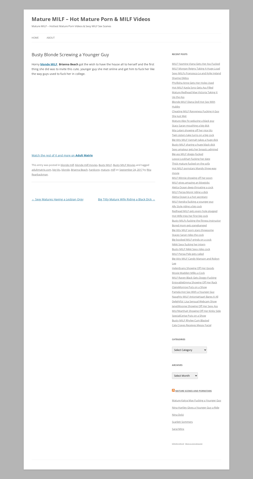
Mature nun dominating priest (193, 444)
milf (113, 169)
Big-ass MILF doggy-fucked (187, 154)
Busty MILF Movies (124, 165)
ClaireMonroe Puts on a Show (189, 287)
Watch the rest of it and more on (62, 155)
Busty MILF (105, 165)
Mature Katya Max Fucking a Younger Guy (196, 400)
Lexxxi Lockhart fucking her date (191, 159)
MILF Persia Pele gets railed (188, 254)
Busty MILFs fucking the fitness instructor (196, 220)
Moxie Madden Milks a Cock (188, 273)
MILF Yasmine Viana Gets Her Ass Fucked (196, 64)
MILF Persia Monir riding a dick (190, 192)
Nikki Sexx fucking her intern (188, 244)
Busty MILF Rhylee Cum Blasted (190, 320)
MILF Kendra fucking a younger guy (192, 201)
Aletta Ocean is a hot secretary (190, 197)
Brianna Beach (79, 169)
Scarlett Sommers (182, 422)
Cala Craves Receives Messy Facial (191, 325)
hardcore (94, 169)
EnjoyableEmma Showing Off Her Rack (194, 282)
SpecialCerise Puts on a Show (189, 315)
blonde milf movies (86, 165)
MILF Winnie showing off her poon (192, 178)
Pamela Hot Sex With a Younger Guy (193, 292)
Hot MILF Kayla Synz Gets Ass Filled (192, 87)
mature (105, 169)
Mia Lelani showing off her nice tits (192, 130)
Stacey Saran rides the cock (188, 235)
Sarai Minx (178, 429)
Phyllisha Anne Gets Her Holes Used (193, 83)
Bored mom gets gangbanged (189, 225)
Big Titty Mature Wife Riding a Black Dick (126, 199)
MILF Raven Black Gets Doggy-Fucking (194, 277)
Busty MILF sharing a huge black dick (193, 144)
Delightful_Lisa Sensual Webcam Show (194, 301)
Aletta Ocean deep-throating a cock (192, 187)
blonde (65, 169)
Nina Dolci (178, 414)
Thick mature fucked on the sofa (191, 163)
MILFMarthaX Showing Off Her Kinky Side (196, 311)
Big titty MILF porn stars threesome (193, 230)
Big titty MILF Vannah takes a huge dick (195, 140)
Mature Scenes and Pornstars (193, 390)
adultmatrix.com (41, 169)
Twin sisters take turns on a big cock (193, 135)
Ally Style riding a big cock (187, 206)
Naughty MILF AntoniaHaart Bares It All (195, 296)
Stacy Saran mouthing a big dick (190, 125)
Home (35, 37)
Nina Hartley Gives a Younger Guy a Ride (195, 407)
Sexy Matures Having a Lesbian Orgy (57, 199)
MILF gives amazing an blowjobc (191, 182)
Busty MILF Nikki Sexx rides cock (191, 249)
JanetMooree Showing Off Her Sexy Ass (195, 306)
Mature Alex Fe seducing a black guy (193, 121)
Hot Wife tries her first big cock (190, 216)
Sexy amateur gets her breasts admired (195, 149)
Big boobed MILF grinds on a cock (191, 239)
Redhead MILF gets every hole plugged (194, 211)
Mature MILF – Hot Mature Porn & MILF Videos (91, 19)
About (51, 37)
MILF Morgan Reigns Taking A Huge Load (196, 68)
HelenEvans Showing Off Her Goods (193, 268)
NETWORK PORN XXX (178, 444)
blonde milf (67, 165)
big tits (56, 169)
